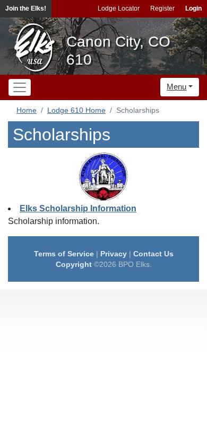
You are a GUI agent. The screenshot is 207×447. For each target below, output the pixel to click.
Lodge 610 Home (76, 110)
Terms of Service (64, 253)
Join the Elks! (25, 8)
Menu (176, 86)
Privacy (113, 253)
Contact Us (153, 253)
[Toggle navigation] (19, 87)
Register (162, 8)
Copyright (74, 264)
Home (26, 110)
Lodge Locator (119, 8)
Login (193, 8)
